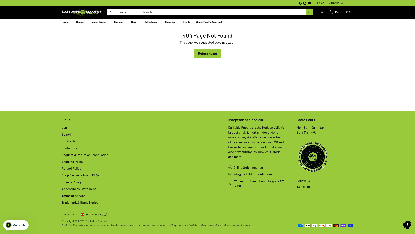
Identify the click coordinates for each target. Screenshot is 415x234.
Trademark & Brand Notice (80, 202)
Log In (66, 127)
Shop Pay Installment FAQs (80, 175)
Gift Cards (68, 141)
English (319, 2)
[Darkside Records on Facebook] (300, 3)
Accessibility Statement (79, 189)
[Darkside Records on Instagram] (304, 3)
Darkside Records (97, 221)
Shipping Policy (72, 161)
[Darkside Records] (82, 12)
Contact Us (69, 148)
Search (67, 134)
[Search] (309, 12)
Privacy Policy (72, 182)
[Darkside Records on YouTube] (309, 3)
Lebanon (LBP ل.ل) (340, 2)
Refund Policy (71, 168)
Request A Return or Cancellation (85, 155)
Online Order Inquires (248, 167)
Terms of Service (74, 196)
